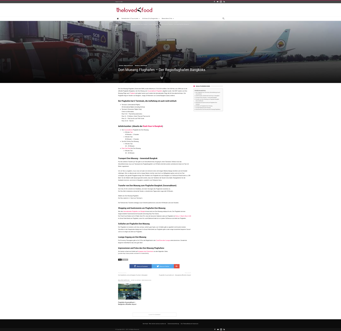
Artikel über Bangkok (154, 24)
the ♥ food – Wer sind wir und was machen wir (154, 323)
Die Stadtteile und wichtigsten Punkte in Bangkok (132, 274)
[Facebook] (214, 1)
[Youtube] (217, 1)
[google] (177, 266)
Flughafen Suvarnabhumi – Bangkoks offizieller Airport (175, 274)
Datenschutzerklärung (173, 323)
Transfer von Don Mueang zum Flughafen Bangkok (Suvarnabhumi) (207, 100)
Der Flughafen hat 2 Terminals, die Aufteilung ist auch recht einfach (208, 93)
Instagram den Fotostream (145, 251)
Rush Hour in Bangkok (152, 126)
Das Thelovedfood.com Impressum (189, 323)
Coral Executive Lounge (163, 240)
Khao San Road (126, 148)
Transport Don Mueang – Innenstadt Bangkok (206, 97)
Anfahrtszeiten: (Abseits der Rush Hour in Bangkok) (207, 95)
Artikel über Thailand (142, 24)
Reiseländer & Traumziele (129, 24)
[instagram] (220, 1)
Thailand (132, 93)
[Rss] (224, 1)
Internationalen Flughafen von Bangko (134, 211)
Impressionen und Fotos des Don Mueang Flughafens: (208, 109)
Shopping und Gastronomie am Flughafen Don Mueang (206, 103)
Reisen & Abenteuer (141, 65)
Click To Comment (154, 314)
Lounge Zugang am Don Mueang (203, 107)
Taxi (131, 132)
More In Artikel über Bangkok (141, 280)
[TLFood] (134, 6)
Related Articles (123, 280)
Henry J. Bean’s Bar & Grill (183, 216)
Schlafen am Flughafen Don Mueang (204, 105)
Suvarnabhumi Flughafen (155, 91)
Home (119, 24)
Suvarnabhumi (128, 130)
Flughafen (125, 259)
